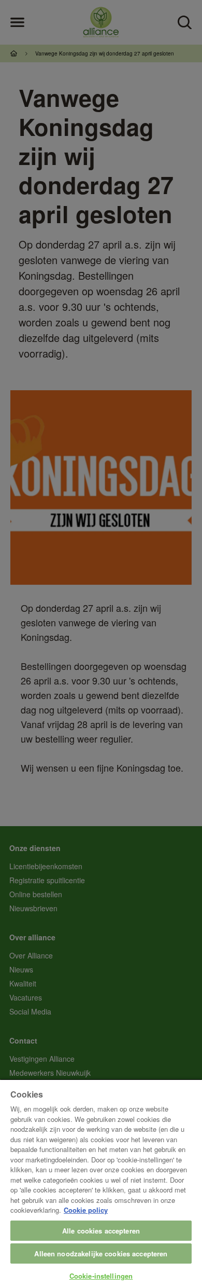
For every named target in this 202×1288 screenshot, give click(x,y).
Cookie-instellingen (101, 1276)
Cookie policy (86, 1210)
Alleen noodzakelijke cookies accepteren (100, 1253)
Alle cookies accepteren (101, 1231)
